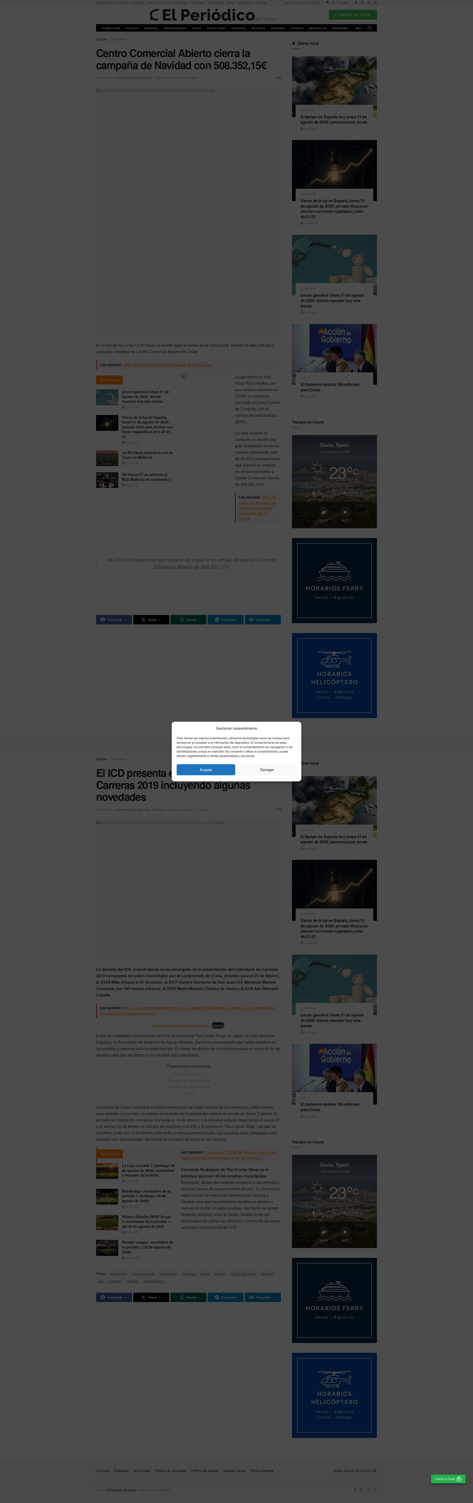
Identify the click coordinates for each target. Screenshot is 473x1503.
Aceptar (206, 769)
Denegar (267, 769)
